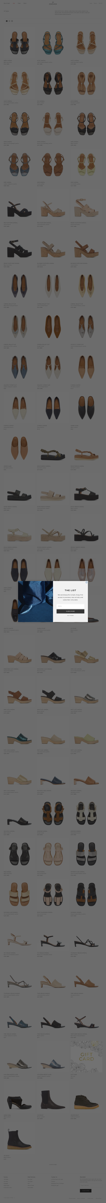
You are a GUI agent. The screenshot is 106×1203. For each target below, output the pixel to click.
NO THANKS (70, 615)
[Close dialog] (86, 582)
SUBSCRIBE (70, 611)
